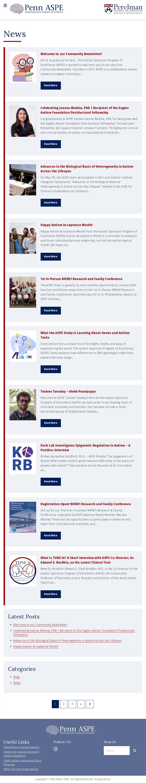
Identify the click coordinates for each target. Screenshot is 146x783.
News (16, 683)
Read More (50, 85)
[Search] (134, 750)
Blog (16, 677)
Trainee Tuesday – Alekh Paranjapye (68, 391)
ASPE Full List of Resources (21, 769)
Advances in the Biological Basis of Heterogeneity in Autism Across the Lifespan (67, 640)
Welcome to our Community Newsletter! (71, 54)
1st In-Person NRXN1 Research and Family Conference (81, 279)
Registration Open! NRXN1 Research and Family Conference (86, 504)
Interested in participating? (22, 747)
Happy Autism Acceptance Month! (67, 225)
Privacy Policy (102, 779)
